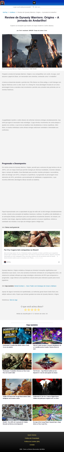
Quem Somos (32, 435)
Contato (32, 445)
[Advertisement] (32, 105)
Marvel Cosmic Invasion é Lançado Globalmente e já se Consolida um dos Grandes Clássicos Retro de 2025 (47, 347)
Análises (12, 12)
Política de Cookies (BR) (32, 441)
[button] (34, 2)
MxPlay (5, 12)
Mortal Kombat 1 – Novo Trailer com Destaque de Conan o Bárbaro (35, 286)
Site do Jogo (13, 300)
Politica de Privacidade (32, 438)
